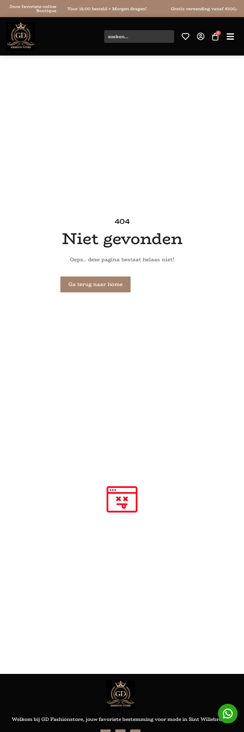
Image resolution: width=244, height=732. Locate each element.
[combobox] (139, 36)
